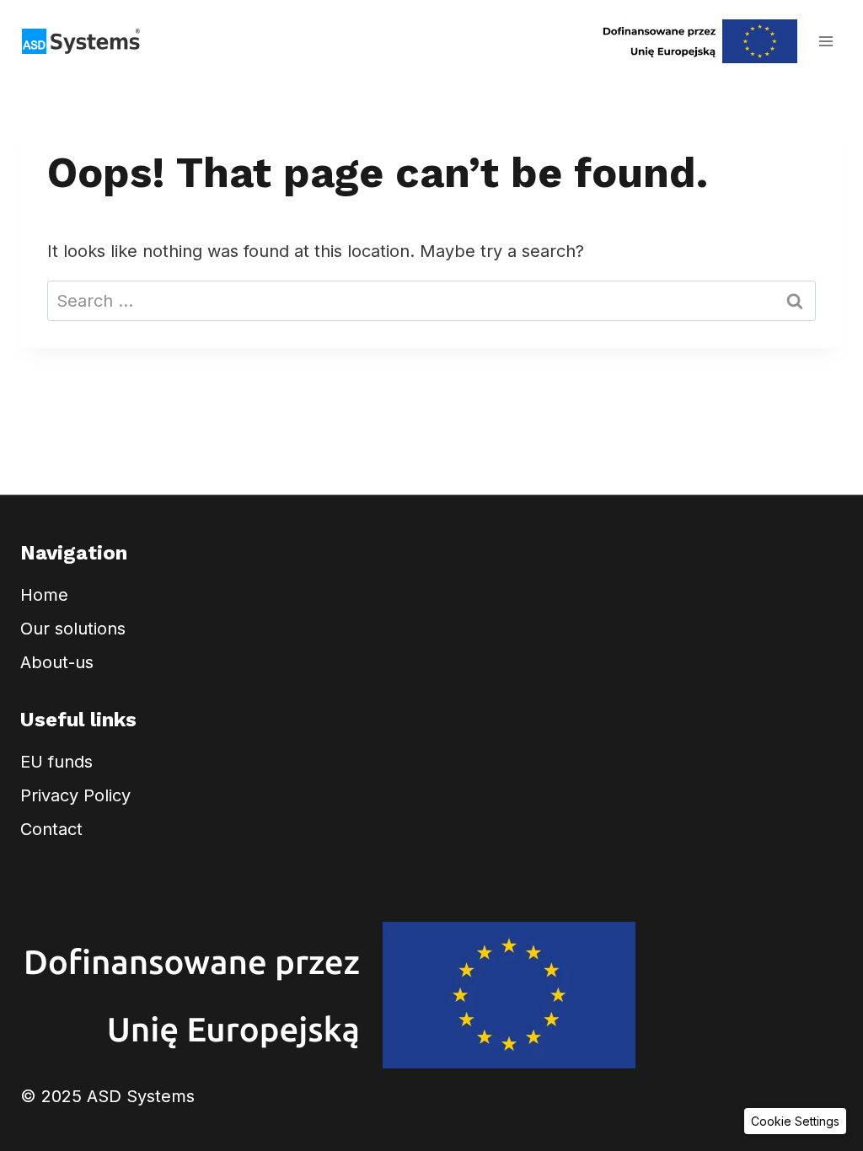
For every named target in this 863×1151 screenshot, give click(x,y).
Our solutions (73, 628)
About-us (57, 662)
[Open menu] (825, 41)
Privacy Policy (75, 795)
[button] (795, 1121)
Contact (51, 829)
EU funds (56, 762)
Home (44, 595)
